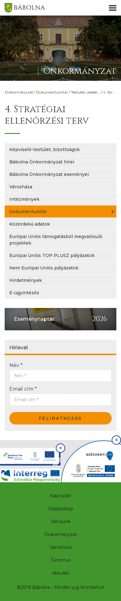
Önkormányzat (19, 92)
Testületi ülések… (85, 92)
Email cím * (23, 389)
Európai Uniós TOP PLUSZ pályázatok (52, 255)
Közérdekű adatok (29, 224)
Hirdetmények (25, 280)
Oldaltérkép (60, 509)
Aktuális (60, 573)
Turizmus (60, 560)
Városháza (20, 187)
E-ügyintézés (24, 293)
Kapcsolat (60, 495)
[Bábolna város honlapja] (25, 7)
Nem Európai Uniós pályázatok (43, 268)
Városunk (60, 521)
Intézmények (24, 199)
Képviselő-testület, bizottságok (44, 149)
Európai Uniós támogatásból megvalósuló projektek (55, 240)
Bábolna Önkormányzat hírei (41, 162)
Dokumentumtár (52, 92)
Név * (16, 365)
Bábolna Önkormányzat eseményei (49, 174)
